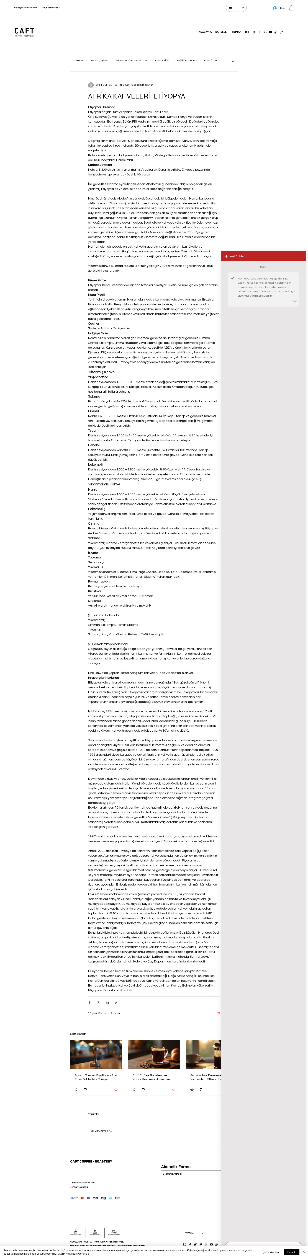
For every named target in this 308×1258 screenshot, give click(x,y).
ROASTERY (103, 1161)
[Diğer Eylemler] (218, 85)
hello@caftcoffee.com (25, 7)
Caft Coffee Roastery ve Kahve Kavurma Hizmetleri (151, 1077)
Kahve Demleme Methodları (131, 60)
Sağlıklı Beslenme (187, 60)
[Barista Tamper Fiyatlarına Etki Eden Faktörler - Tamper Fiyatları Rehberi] (96, 1054)
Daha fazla (210, 60)
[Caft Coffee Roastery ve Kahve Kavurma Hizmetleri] (154, 1054)
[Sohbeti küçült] (299, 256)
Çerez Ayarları (271, 1252)
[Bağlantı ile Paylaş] (116, 1002)
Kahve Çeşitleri (99, 60)
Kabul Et (291, 1252)
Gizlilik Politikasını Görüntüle (73, 1253)
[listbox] (194, 1233)
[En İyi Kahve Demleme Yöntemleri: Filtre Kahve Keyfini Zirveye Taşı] (212, 1054)
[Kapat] (304, 1252)
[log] (263, 750)
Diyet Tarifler (162, 60)
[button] (291, 8)
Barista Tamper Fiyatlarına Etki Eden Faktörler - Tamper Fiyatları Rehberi (96, 1077)
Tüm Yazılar (77, 60)
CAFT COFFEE (81, 1161)
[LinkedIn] (265, 32)
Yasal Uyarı (124, 1245)
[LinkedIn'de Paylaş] (107, 1002)
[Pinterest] (200, 1244)
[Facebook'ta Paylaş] (89, 1002)
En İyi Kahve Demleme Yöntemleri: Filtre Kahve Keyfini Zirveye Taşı (207, 1077)
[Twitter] (195, 1244)
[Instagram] (254, 32)
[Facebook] (260, 32)
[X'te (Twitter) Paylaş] (98, 1002)
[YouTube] (270, 32)
